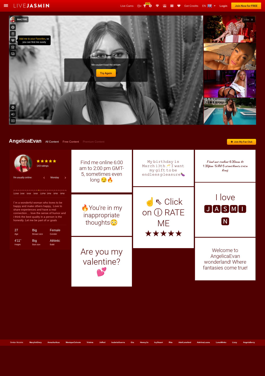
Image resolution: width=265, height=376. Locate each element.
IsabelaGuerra (118, 342)
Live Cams (126, 5)
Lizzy (234, 342)
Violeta (90, 342)
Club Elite (157, 5)
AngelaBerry (249, 342)
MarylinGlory (35, 342)
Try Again (106, 73)
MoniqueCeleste (73, 342)
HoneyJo (144, 342)
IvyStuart (158, 342)
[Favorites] (178, 5)
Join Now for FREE (246, 5)
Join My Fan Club (243, 141)
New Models (139, 6)
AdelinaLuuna (203, 342)
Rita (170, 342)
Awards (146, 4)
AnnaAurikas (54, 342)
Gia (132, 342)
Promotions (150, 5)
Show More (230, 118)
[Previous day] (44, 178)
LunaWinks (221, 342)
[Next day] (65, 178)
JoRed (102, 342)
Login (223, 5)
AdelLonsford (184, 342)
